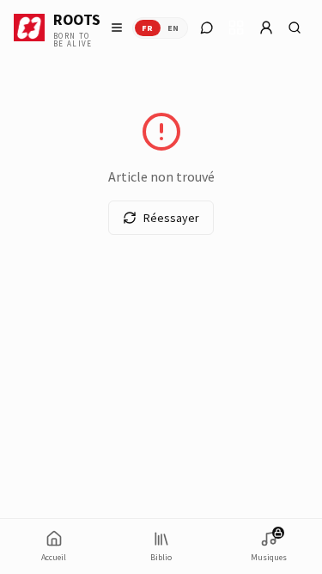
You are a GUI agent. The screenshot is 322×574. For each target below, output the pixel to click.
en (173, 28)
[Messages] (207, 27)
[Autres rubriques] (236, 27)
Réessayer (171, 217)
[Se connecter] (266, 27)
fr (148, 28)
